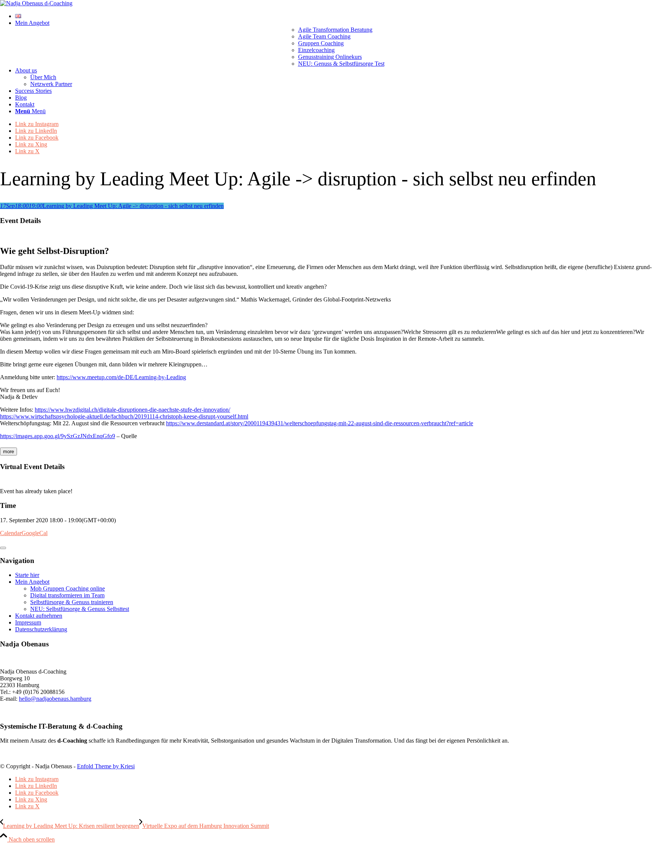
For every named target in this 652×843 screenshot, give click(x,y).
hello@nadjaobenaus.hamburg (55, 698)
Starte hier (27, 575)
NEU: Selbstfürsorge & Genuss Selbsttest (79, 609)
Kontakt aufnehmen (38, 615)
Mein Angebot (32, 581)
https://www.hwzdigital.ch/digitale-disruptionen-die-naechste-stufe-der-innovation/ (132, 409)
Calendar (11, 533)
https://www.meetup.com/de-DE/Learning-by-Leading (121, 377)
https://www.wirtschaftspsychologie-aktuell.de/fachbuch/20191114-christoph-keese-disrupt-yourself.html (124, 416)
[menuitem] (333, 16)
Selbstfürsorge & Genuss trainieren (71, 602)
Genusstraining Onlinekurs (330, 57)
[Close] (3, 548)
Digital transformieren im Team (67, 595)
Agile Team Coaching (324, 36)
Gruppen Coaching (321, 43)
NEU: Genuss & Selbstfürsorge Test (341, 63)
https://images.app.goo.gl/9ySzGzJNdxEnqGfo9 (57, 436)
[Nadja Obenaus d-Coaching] (36, 3)
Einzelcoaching (316, 50)
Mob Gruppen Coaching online (67, 588)
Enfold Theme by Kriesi (106, 766)
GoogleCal (35, 533)
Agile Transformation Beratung (335, 29)
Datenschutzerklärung (41, 629)
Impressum (28, 622)
